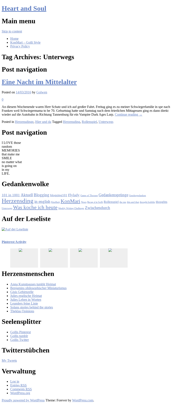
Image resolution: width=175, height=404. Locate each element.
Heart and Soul (24, 8)
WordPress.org (20, 393)
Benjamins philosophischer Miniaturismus (38, 288)
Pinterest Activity (14, 242)
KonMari (70, 201)
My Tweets (9, 360)
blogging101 (58, 195)
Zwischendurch (97, 207)
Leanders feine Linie (24, 303)
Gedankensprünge (113, 195)
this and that (133, 202)
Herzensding (71, 122)
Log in (14, 381)
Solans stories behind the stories (31, 307)
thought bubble (147, 202)
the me (123, 202)
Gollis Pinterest (20, 332)
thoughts (161, 201)
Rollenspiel (89, 122)
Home (14, 38)
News (83, 202)
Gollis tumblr (19, 336)
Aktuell (27, 195)
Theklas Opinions (22, 311)
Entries (18, 385)
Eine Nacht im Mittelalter (39, 82)
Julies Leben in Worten (25, 299)
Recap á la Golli (95, 202)
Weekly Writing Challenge (71, 208)
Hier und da (43, 122)
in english (42, 201)
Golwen (41, 92)
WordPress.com (82, 400)
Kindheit (55, 202)
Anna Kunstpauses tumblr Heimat (33, 284)
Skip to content (12, 31)
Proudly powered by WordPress (23, 400)
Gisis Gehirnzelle (22, 292)
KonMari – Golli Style (25, 42)
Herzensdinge (24, 122)
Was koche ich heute (35, 207)
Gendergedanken (137, 195)
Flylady (74, 195)
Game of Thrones (89, 195)
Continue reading (128, 114)
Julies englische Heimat (26, 296)
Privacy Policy (20, 46)
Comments (21, 389)
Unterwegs (106, 122)
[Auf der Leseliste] (15, 229)
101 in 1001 (11, 195)
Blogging (41, 195)
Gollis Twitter (19, 340)
